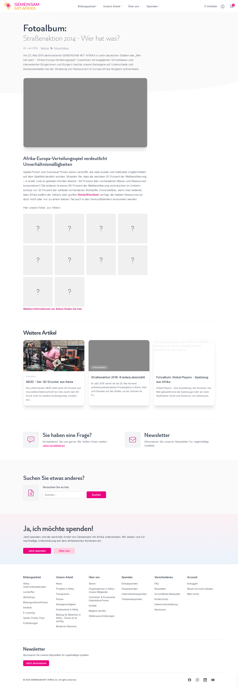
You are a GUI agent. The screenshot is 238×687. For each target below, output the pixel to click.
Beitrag (45, 48)
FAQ (156, 583)
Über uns (64, 550)
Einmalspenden (130, 583)
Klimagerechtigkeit (66, 604)
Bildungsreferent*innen (35, 602)
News (59, 583)
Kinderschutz (161, 599)
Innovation (31, 376)
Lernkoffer (28, 592)
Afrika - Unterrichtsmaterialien (34, 585)
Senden (119, 406)
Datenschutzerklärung (166, 604)
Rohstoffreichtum (88, 194)
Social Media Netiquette (167, 594)
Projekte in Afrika (65, 588)
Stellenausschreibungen (101, 616)
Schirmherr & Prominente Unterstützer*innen (102, 599)
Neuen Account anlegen (200, 588)
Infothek (27, 607)
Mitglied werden (97, 610)
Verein (92, 583)
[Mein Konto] (222, 6)
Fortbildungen (30, 623)
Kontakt (92, 605)
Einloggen (192, 583)
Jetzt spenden (37, 550)
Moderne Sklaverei (66, 626)
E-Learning (29, 612)
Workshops (29, 597)
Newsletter (160, 588)
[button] (7, 680)
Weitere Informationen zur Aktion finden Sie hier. (52, 308)
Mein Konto (193, 594)
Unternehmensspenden (134, 594)
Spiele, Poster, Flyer (34, 618)
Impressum (160, 609)
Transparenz (62, 594)
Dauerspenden (130, 588)
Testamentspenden (132, 599)
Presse (59, 599)
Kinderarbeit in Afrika (67, 609)
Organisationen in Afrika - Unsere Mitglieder (102, 590)
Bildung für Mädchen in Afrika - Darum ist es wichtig (68, 618)
